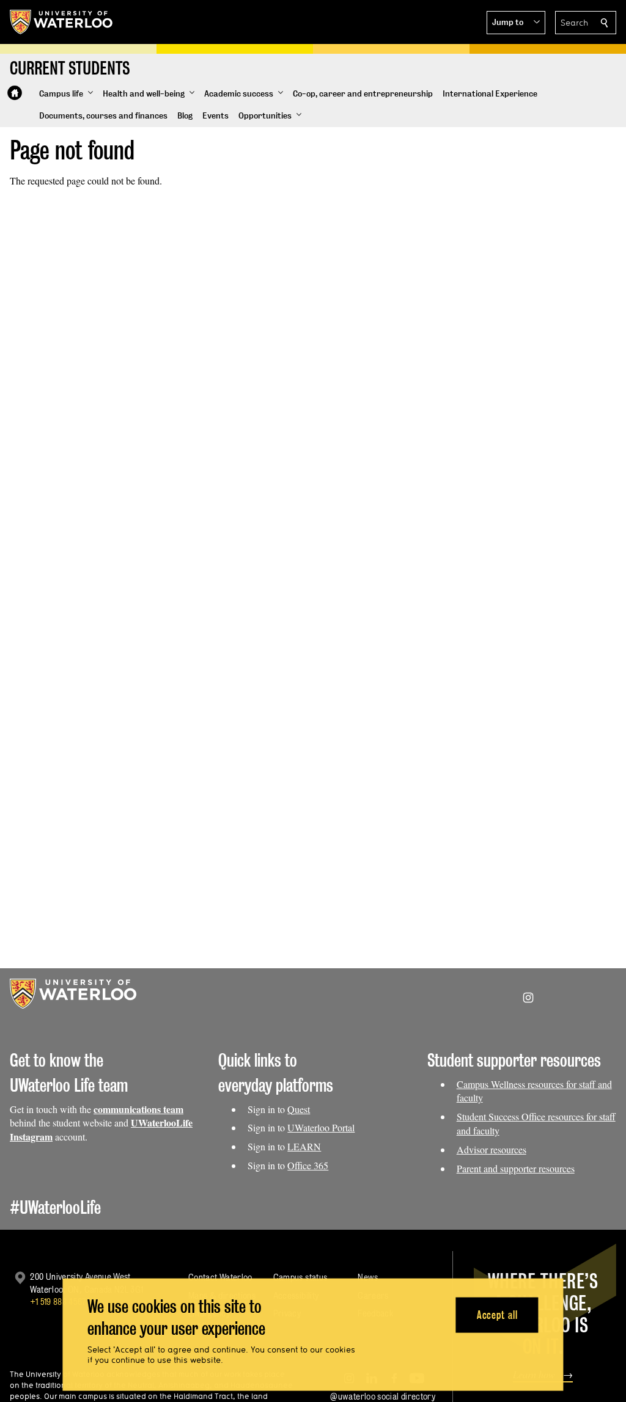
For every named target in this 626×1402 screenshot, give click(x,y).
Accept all (497, 1314)
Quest (298, 1109)
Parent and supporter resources (516, 1168)
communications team (138, 1109)
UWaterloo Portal (321, 1127)
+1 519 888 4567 (58, 1301)
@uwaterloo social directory (382, 1396)
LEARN (304, 1146)
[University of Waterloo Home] (62, 22)
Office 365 (307, 1165)
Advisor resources (491, 1149)
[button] (516, 23)
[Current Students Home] (14, 93)
